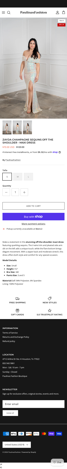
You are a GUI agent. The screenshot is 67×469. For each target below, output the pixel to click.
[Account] (56, 12)
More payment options (33, 224)
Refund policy (8, 341)
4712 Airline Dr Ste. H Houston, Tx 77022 (20, 359)
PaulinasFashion (13, 160)
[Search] (10, 12)
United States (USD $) (14, 444)
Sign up (10, 413)
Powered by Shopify (29, 452)
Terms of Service (10, 332)
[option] (33, 68)
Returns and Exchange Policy (15, 337)
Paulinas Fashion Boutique (14, 376)
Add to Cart (33, 206)
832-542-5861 (8, 363)
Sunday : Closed (9, 371)
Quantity (6, 185)
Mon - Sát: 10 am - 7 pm (13, 367)
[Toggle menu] (3, 12)
